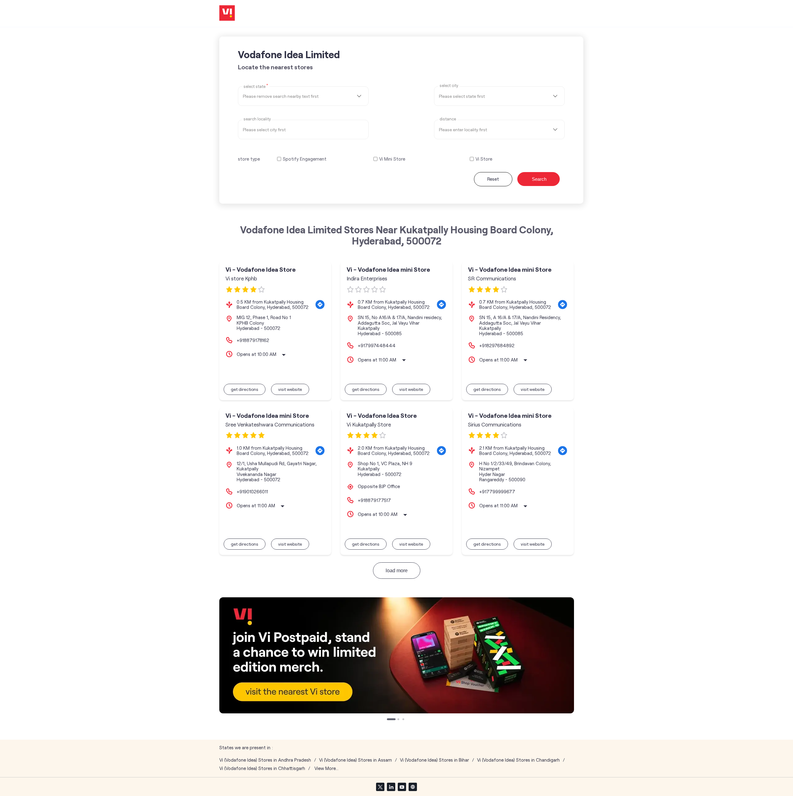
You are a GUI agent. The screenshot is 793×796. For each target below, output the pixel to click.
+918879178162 (253, 340)
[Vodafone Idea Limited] (227, 13)
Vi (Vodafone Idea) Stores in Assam (355, 760)
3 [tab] (403, 719)
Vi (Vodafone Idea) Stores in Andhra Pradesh (265, 760)
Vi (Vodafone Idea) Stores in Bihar (434, 760)
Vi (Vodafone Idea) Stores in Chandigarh (518, 760)
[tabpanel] (396, 655)
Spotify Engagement (304, 159)
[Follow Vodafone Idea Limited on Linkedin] (391, 786)
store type (249, 159)
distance (448, 119)
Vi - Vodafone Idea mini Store (388, 269)
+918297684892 (497, 345)
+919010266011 (252, 491)
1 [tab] (388, 719)
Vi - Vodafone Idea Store (261, 269)
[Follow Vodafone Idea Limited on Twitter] (380, 786)
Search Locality (257, 119)
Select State (255, 86)
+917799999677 (497, 491)
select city (449, 85)
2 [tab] (399, 719)
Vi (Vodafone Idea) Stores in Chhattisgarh (262, 768)
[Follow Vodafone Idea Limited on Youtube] (401, 786)
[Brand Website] (412, 786)
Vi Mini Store (392, 159)
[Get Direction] (320, 304)
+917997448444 (377, 345)
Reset (493, 179)
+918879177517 (374, 500)
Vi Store (483, 159)
